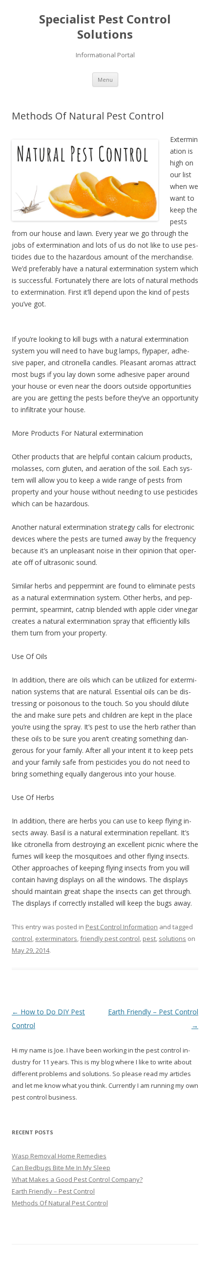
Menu (105, 79)
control (22, 938)
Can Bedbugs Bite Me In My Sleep (61, 1167)
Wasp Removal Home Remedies (59, 1155)
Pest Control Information (121, 926)
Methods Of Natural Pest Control (60, 1202)
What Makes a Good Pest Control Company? (77, 1179)
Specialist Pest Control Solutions (105, 27)
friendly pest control (110, 938)
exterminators (56, 938)
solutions (172, 938)
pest (149, 938)
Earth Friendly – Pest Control (53, 1191)
